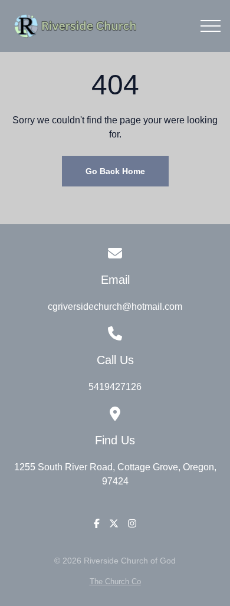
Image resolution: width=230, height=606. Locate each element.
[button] (211, 26)
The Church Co (115, 581)
